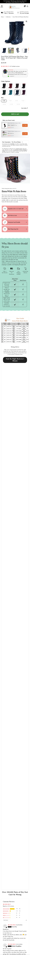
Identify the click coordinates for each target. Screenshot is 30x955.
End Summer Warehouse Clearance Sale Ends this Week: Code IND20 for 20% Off (15, 1)
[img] (12, 925)
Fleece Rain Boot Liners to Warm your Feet (14, 123)
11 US (11, 104)
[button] (5, 66)
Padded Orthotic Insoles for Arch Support (14, 131)
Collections (8, 17)
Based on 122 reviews (8, 906)
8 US (16, 101)
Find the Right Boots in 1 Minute (15, 359)
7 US (10, 101)
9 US (23, 101)
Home (2, 17)
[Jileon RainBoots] (14, 6)
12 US (18, 104)
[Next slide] (28, 74)
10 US (4, 104)
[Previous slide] (2, 74)
